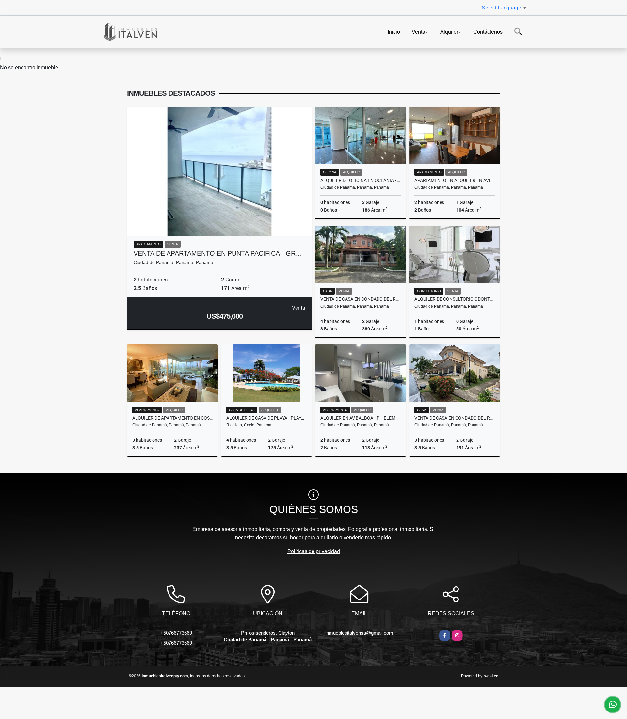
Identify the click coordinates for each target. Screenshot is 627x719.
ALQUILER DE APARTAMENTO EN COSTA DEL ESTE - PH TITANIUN (172, 418)
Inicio (394, 31)
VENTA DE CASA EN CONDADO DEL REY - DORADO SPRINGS (454, 418)
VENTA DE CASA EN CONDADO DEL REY (360, 299)
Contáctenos (488, 31)
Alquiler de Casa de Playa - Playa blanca (266, 418)
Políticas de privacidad (313, 551)
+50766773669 (176, 633)
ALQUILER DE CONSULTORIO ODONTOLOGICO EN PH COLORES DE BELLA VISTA (454, 299)
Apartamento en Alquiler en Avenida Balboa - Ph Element (454, 180)
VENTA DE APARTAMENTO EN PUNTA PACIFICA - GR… (218, 253)
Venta (418, 31)
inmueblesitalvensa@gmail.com (359, 633)
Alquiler (449, 31)
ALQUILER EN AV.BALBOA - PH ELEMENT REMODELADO (360, 418)
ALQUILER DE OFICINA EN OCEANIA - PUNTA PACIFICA (360, 180)
